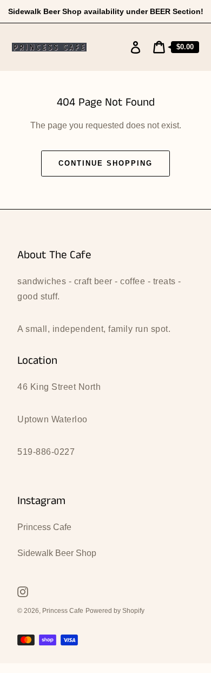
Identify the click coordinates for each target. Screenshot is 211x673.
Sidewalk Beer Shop (56, 553)
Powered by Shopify (114, 611)
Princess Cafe (44, 527)
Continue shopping (105, 163)
